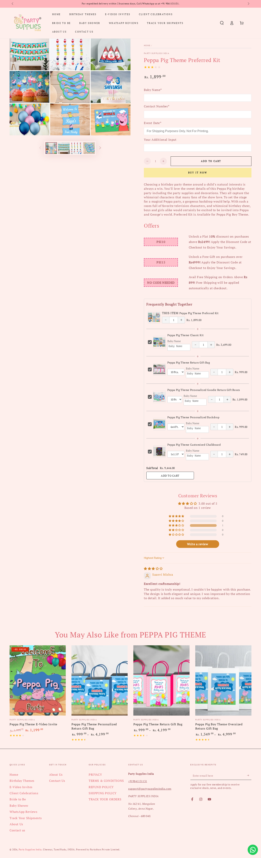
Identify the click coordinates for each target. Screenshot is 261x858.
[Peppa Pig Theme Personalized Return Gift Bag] (99, 680)
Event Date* (152, 123)
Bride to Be (18, 799)
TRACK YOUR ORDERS (105, 799)
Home (147, 45)
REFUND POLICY (101, 787)
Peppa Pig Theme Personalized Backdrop (193, 417)
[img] (153, 568)
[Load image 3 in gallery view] (76, 148)
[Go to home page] (27, 23)
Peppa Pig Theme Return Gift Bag (188, 362)
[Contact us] (253, 850)
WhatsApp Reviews (23, 812)
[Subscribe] (249, 775)
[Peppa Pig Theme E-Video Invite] (38, 680)
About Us (16, 824)
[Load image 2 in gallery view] (64, 148)
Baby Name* (153, 90)
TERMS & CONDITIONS (106, 781)
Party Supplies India (156, 53)
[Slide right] (248, 4)
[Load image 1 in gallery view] (51, 148)
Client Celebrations (24, 793)
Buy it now (197, 172)
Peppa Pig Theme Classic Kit (185, 335)
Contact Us (57, 781)
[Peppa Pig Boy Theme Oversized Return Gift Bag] (223, 680)
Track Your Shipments (26, 818)
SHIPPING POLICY (103, 793)
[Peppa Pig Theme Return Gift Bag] (161, 680)
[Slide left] (13, 4)
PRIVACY (95, 774)
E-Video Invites (21, 787)
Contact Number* (156, 106)
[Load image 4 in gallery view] (89, 148)
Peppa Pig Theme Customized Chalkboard (194, 444)
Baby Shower (19, 805)
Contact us (17, 830)
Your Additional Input (160, 139)
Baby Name (174, 341)
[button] (222, 23)
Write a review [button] (197, 544)
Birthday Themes (22, 781)
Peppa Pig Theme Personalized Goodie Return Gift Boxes (203, 390)
